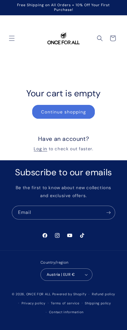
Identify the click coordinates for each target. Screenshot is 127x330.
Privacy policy (33, 303)
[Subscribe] (108, 213)
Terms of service (65, 303)
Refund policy (103, 294)
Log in (40, 149)
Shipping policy (98, 303)
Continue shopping (63, 112)
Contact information (66, 312)
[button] (11, 38)
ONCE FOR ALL (38, 294)
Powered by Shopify (69, 294)
